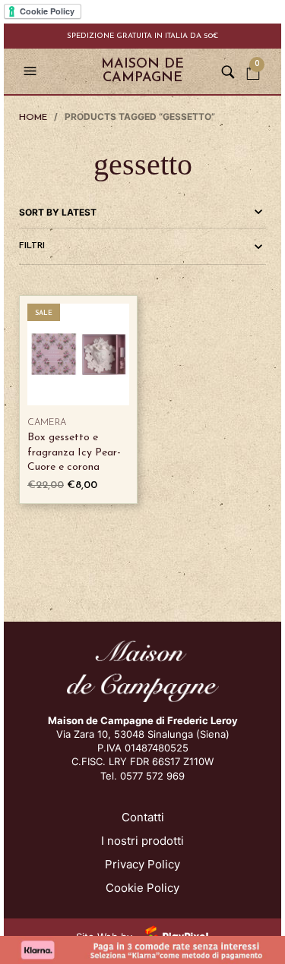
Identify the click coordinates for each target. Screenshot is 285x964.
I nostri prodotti (142, 840)
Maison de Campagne (142, 71)
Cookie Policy (142, 888)
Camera (46, 422)
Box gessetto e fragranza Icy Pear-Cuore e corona (74, 452)
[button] (32, 71)
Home (33, 117)
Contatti (143, 817)
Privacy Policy (142, 864)
